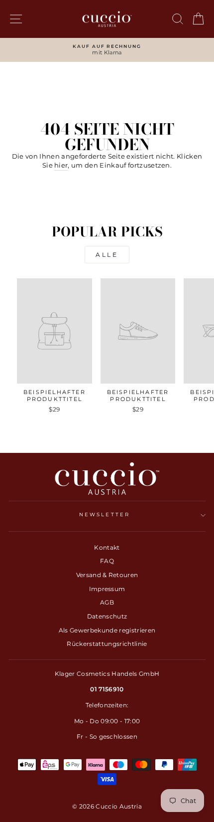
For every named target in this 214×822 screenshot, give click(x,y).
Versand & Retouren (107, 575)
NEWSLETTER (104, 514)
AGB (107, 602)
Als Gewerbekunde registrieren (107, 630)
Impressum (107, 589)
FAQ (107, 561)
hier (61, 165)
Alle (107, 254)
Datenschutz (107, 616)
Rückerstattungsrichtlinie (107, 643)
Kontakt (106, 547)
